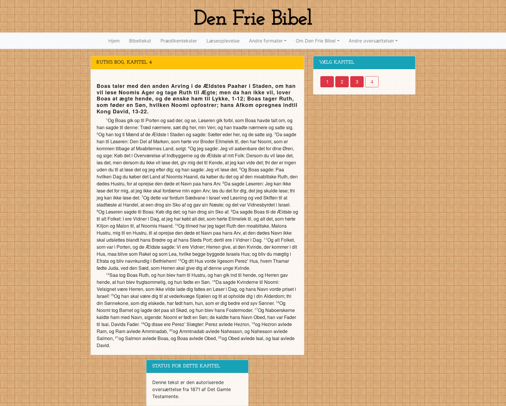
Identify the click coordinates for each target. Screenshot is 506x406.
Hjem (114, 41)
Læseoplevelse (223, 41)
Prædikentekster (178, 41)
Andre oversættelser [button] (371, 41)
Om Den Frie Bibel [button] (316, 41)
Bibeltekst (140, 41)
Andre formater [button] (266, 41)
